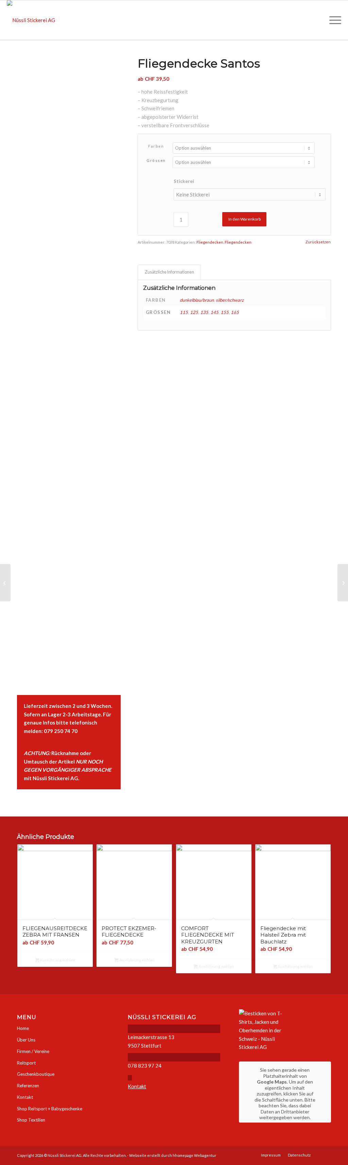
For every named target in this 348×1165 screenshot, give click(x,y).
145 (214, 312)
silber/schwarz (230, 300)
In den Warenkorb (244, 219)
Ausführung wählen (57, 960)
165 (235, 312)
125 (194, 312)
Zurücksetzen (318, 242)
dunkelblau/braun (197, 300)
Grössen (156, 160)
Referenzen (28, 1085)
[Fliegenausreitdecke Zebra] (342, 582)
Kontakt (25, 1097)
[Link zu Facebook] (326, 1155)
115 (184, 312)
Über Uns (26, 1039)
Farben (156, 146)
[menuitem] (333, 20)
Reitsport (26, 1063)
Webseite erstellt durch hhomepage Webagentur (172, 1155)
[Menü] (333, 20)
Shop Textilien (31, 1120)
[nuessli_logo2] (31, 20)
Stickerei (184, 181)
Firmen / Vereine (33, 1051)
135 (204, 312)
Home (23, 1028)
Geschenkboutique (35, 1074)
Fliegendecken (209, 242)
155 (225, 312)
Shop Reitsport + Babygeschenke (49, 1108)
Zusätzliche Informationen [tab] (169, 272)
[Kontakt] (130, 1078)
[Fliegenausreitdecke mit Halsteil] (5, 582)
